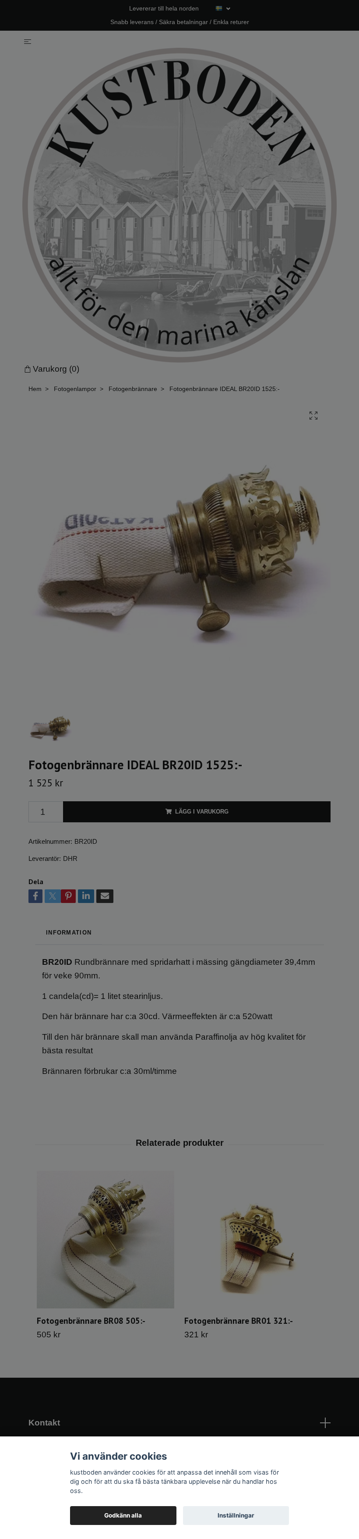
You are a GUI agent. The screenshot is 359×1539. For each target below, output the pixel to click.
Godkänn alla (123, 1515)
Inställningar (236, 1515)
